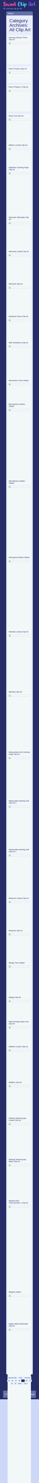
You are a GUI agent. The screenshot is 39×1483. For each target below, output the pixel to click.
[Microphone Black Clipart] (19, 561)
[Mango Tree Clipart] (19, 967)
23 (15, 1383)
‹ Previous (27, 1378)
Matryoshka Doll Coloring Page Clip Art (19, 753)
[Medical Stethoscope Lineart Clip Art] (19, 1124)
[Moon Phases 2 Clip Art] (19, 91)
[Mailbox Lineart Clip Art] (19, 1051)
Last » (26, 1383)
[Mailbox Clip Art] (19, 1086)
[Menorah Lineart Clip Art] (19, 256)
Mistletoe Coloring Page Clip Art (19, 168)
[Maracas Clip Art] (19, 935)
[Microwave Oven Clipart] (19, 385)
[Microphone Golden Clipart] (19, 487)
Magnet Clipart (15, 1292)
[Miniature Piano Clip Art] (19, 321)
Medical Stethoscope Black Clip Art (17, 1161)
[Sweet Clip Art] (19, 7)
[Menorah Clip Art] (19, 288)
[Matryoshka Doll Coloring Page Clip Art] (19, 758)
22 (12, 1383)
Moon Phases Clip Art (18, 69)
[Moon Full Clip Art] (19, 120)
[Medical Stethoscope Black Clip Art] (19, 1166)
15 (9, 1380)
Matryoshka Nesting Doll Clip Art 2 (19, 802)
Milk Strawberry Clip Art (18, 343)
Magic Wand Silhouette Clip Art (18, 1325)
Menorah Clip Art (16, 284)
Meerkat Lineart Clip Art (18, 632)
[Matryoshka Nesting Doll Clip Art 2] (19, 807)
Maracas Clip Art (15, 931)
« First (20, 1378)
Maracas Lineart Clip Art (19, 898)
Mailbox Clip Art (15, 1082)
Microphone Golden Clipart (17, 482)
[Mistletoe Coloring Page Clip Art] (19, 174)
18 (19, 1380)
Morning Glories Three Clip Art (18, 39)
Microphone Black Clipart (19, 557)
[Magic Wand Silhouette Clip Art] (19, 1330)
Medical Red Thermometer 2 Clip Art (18, 1202)
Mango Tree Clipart (17, 963)
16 (12, 1380)
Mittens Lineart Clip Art (18, 145)
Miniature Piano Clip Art (18, 316)
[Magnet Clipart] (19, 1296)
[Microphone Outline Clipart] (19, 410)
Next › (20, 1383)
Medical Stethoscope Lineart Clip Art (17, 1119)
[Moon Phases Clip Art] (19, 73)
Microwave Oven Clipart (19, 380)
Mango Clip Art (15, 997)
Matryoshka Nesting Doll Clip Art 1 (19, 851)
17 (16, 1380)
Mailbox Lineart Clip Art (18, 1047)
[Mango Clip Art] (19, 1001)
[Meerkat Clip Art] (19, 696)
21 (30, 1380)
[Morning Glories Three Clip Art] (19, 44)
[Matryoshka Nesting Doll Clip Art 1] (19, 856)
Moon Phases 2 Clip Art (18, 87)
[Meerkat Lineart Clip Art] (19, 636)
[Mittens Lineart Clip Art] (19, 149)
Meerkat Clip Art (15, 692)
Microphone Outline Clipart (17, 405)
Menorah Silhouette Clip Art (19, 218)
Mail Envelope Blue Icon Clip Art (19, 1023)
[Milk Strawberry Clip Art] (19, 347)
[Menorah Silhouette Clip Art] (19, 223)
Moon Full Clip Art (16, 116)
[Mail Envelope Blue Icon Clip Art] (19, 1028)
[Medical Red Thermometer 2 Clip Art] (19, 1207)
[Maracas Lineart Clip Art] (19, 902)
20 (26, 1380)
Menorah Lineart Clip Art (19, 251)
